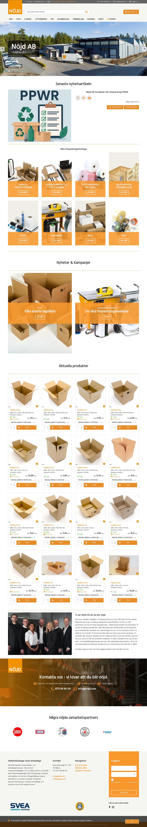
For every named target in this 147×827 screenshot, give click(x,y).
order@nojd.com (59, 779)
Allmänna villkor (81, 768)
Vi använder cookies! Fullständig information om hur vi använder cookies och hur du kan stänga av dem (51, 821)
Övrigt (101, 19)
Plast (19, 19)
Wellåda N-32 (48, 410)
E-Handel (28, 19)
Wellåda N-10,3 (49, 468)
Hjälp (48, 1)
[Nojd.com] (15, 7)
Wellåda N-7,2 (81, 410)
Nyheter (112, 19)
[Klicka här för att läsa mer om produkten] (23, 393)
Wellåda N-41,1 (49, 525)
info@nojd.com (59, 776)
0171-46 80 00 (105, 1)
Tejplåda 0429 (115, 583)
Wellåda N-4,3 (82, 525)
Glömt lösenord (132, 782)
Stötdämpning (41, 19)
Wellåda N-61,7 (15, 525)
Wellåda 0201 (14, 468)
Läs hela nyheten (115, 107)
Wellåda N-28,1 (82, 468)
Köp (27, 427)
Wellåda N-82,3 (15, 410)
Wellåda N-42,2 (82, 583)
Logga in (124, 792)
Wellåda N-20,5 (116, 410)
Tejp (52, 19)
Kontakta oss (39, 1)
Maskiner (91, 19)
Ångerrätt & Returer (83, 771)
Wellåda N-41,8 (15, 583)
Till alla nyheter (131, 107)
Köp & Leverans (81, 765)
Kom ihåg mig (115, 782)
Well (11, 19)
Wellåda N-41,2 (116, 525)
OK (132, 821)
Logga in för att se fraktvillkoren (65, 1)
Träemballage (78, 19)
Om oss (29, 1)
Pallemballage (63, 19)
